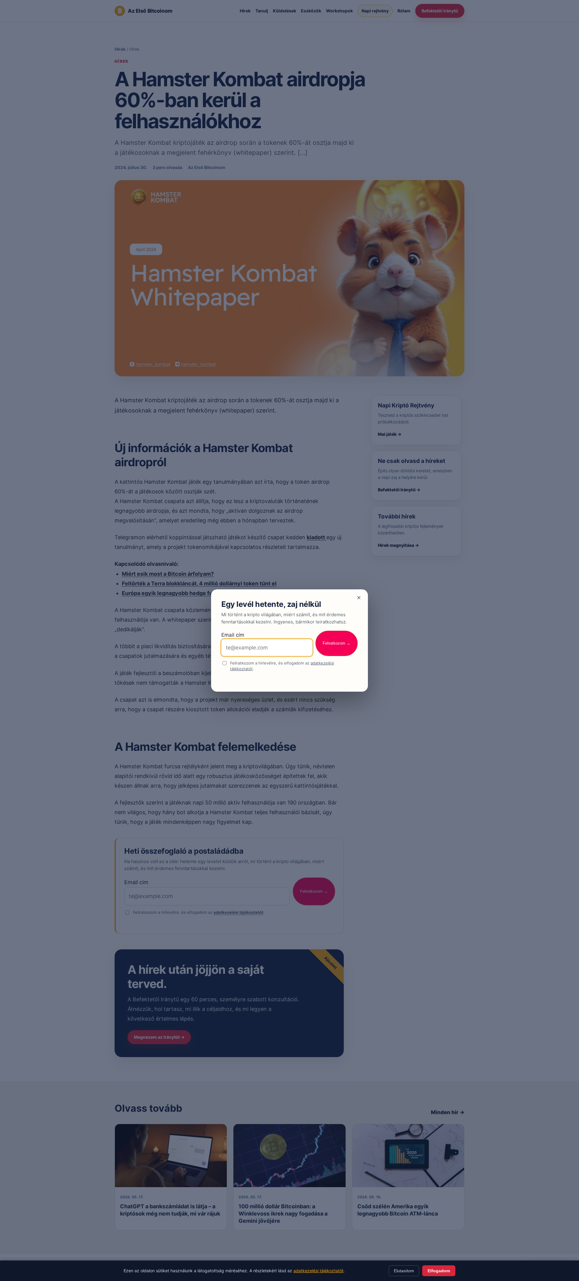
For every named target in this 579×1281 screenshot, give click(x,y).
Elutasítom (404, 1270)
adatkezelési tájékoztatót (318, 1270)
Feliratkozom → (336, 643)
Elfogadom (439, 1270)
